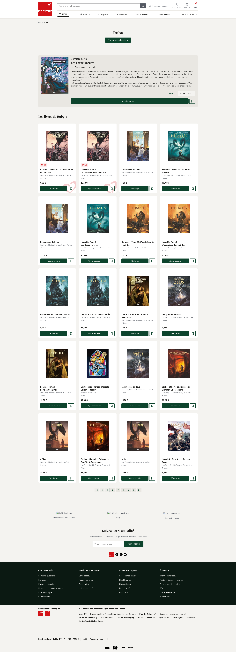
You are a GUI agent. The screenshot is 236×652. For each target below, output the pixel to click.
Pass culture (84, 584)
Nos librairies (125, 580)
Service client (44, 596)
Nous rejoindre (125, 584)
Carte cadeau (84, 575)
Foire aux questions (46, 575)
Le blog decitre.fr (86, 588)
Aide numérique (45, 592)
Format (172, 93)
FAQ (118, 517)
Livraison (42, 580)
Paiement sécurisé (46, 584)
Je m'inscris (134, 543)
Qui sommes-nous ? (127, 575)
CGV (161, 588)
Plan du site (165, 596)
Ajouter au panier (129, 101)
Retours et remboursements (50, 588)
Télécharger (54, 188)
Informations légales (168, 575)
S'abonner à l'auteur (118, 40)
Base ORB (123, 592)
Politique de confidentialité (171, 580)
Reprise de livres (86, 580)
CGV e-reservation (167, 592)
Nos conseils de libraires (64, 517)
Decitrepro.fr (125, 588)
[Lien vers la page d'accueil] (45, 9)
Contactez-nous (172, 518)
